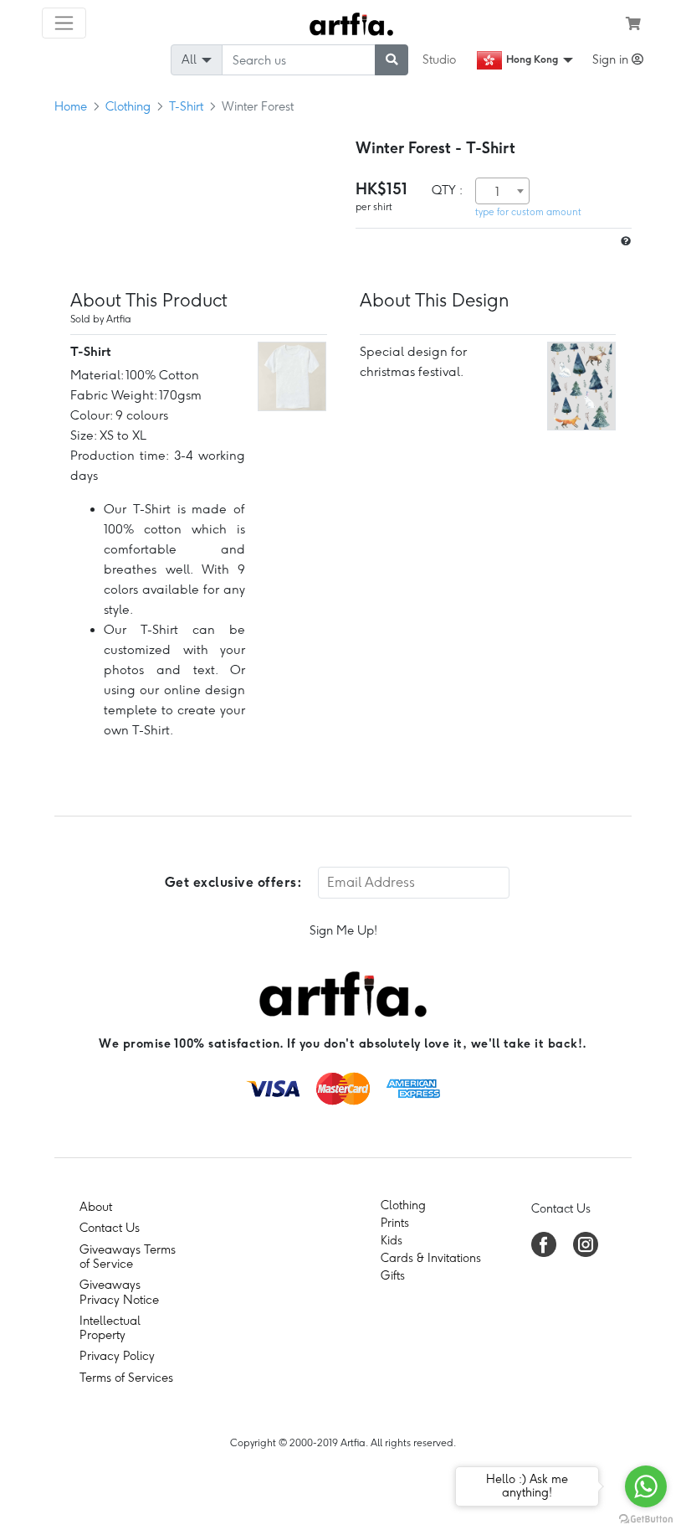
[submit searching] (391, 59)
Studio (439, 59)
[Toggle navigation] (64, 23)
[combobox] (502, 191)
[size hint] (624, 241)
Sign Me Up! (343, 930)
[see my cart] (633, 23)
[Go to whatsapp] (646, 1486)
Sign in (612, 59)
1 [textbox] (497, 191)
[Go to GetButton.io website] (646, 1518)
